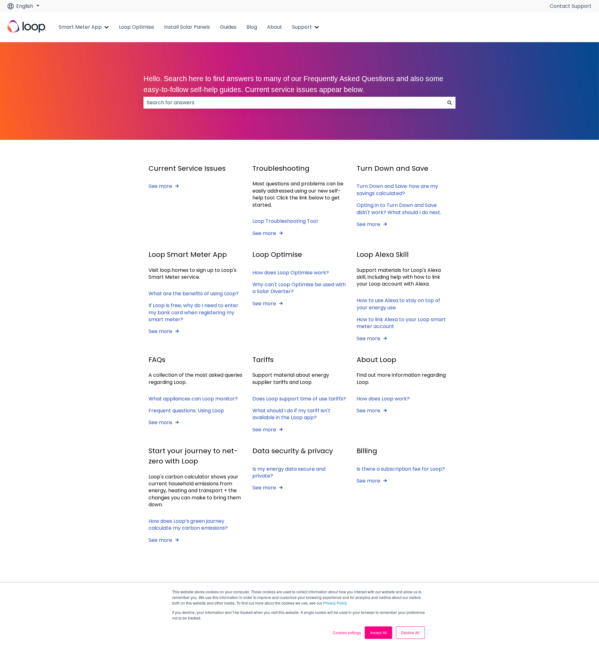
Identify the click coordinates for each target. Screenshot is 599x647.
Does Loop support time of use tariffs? (299, 398)
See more (160, 186)
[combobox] (294, 103)
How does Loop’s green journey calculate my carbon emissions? (188, 524)
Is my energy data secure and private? (288, 472)
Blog (251, 27)
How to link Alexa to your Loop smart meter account (401, 323)
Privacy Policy (335, 602)
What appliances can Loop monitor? (193, 398)
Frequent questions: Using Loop (186, 410)
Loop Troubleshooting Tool (285, 221)
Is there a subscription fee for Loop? (401, 469)
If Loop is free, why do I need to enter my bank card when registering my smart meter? (193, 312)
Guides (228, 27)
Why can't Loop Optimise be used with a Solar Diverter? (299, 288)
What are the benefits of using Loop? (194, 293)
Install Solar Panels (187, 27)
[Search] (449, 103)
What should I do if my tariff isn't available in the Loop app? (291, 414)
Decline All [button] (410, 632)
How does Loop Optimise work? (290, 272)
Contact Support (571, 6)
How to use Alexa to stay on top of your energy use (398, 304)
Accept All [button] (378, 632)
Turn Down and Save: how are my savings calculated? (397, 190)
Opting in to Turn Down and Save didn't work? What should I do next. (399, 209)
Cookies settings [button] (347, 632)
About (274, 27)
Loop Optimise (136, 27)
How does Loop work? (383, 398)
